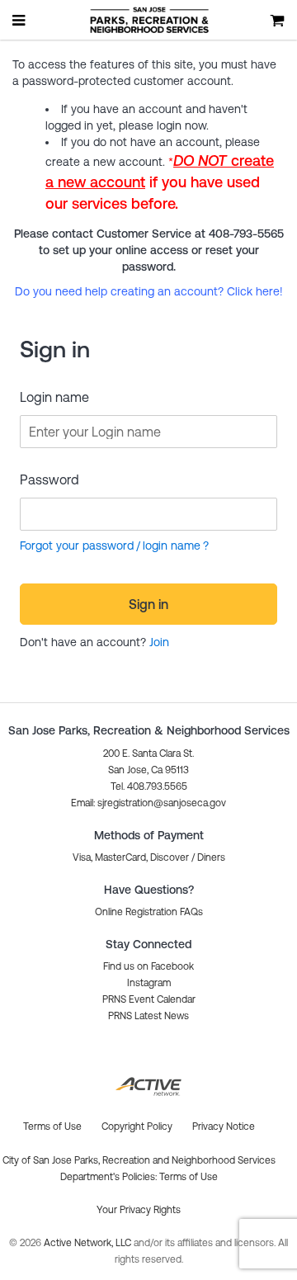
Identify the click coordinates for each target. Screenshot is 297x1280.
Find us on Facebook (148, 966)
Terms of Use (188, 1177)
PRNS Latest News (148, 1016)
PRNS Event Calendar (149, 999)
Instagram (149, 983)
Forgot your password (77, 545)
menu (20, 20)
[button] (148, 803)
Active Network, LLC (89, 1243)
